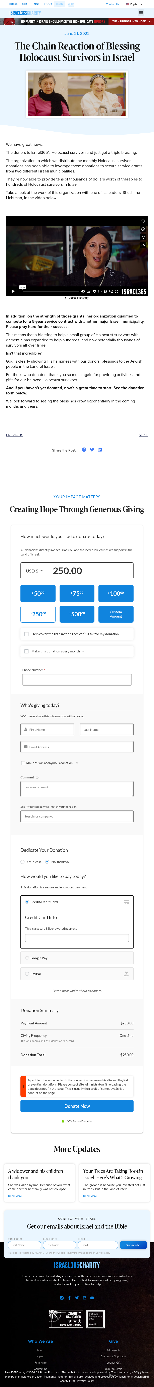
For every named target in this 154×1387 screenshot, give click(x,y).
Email (82, 1239)
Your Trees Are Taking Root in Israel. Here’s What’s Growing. (113, 1174)
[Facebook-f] (69, 1298)
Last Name (50, 1239)
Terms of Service (95, 1252)
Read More (15, 1196)
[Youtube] (92, 1298)
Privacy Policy (73, 1252)
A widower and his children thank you (35, 1174)
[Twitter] (77, 1298)
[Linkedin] (84, 1298)
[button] (141, 12)
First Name (15, 1239)
